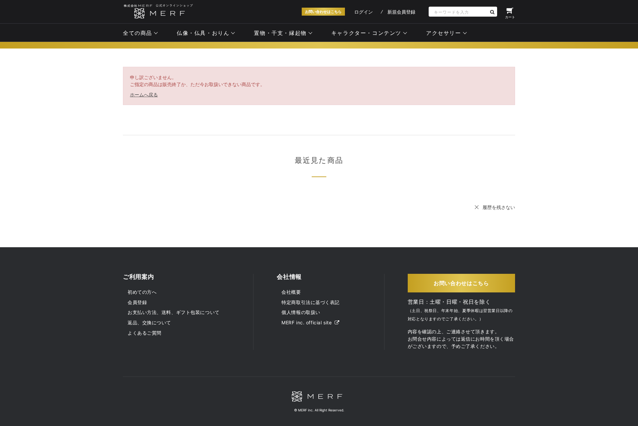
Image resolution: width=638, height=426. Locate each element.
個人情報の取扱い (300, 312)
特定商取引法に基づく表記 (310, 302)
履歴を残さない (498, 207)
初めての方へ (142, 292)
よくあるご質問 (144, 333)
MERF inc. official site (307, 322)
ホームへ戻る (144, 94)
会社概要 (291, 292)
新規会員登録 (401, 12)
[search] (492, 11)
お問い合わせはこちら (323, 11)
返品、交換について (149, 322)
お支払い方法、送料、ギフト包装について (174, 312)
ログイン (363, 12)
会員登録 (137, 302)
